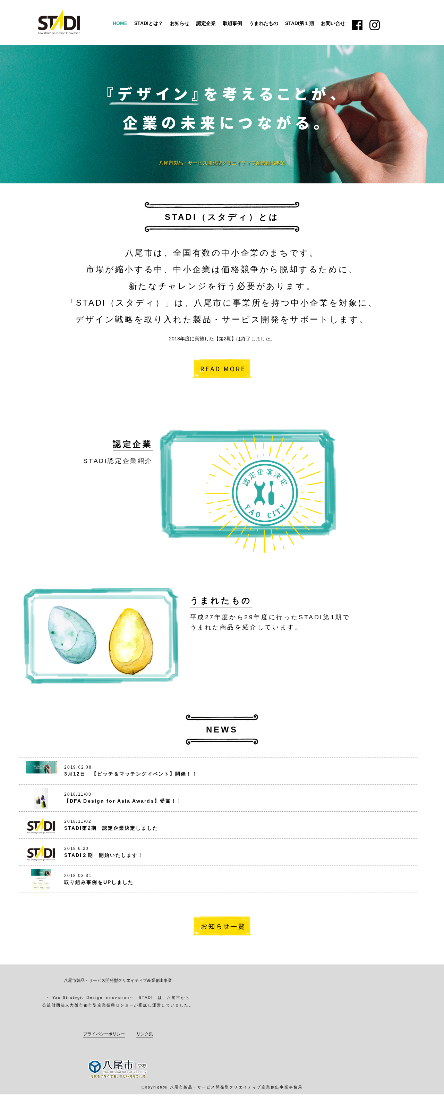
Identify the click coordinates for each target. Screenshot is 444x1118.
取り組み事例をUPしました (99, 882)
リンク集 (144, 1034)
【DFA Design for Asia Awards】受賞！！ (123, 801)
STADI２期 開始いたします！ (104, 855)
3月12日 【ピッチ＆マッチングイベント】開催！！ (131, 774)
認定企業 (206, 23)
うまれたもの (263, 23)
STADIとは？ (148, 23)
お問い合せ (333, 23)
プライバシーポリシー (104, 1034)
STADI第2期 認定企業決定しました (111, 828)
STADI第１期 (299, 23)
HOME (120, 23)
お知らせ (179, 23)
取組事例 (232, 23)
